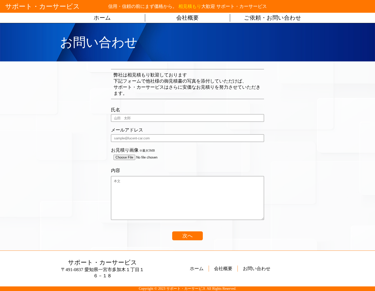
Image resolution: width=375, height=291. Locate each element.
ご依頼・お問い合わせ (272, 18)
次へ (187, 236)
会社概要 (187, 18)
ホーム (102, 18)
